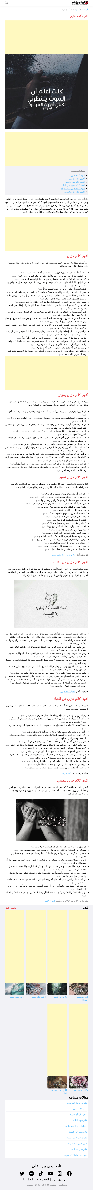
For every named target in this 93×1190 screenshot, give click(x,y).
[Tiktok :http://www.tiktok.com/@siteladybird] (41, 1175)
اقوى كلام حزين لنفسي (74, 191)
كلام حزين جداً (64, 773)
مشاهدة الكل (11, 908)
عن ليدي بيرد (60, 1179)
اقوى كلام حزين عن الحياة (73, 188)
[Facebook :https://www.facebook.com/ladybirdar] (69, 1175)
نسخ (22, 273)
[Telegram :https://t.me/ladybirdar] (31, 1175)
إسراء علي (50, 900)
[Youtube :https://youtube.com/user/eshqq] (50, 1175)
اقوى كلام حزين (77, 175)
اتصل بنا (28, 1179)
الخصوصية (42, 1179)
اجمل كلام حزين (67, 691)
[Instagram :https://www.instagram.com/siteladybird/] (60, 1175)
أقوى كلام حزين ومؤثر (75, 178)
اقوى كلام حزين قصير (75, 182)
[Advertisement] (46, 37)
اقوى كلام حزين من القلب (73, 185)
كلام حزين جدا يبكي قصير (63, 554)
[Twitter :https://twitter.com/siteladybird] (22, 1175)
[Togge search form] (6, 3)
